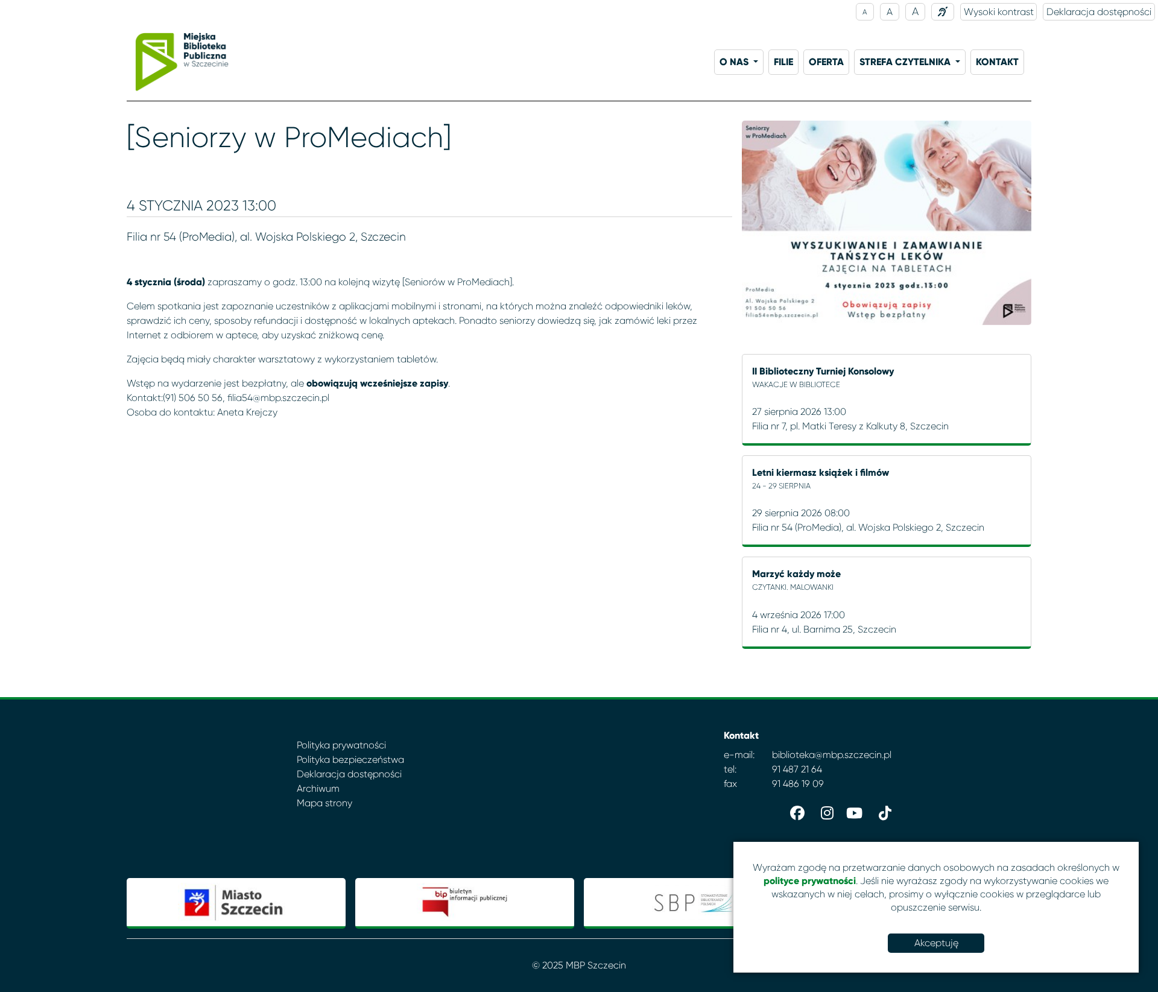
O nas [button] (735, 62)
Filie (783, 62)
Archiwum (318, 788)
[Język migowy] (942, 12)
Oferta (826, 62)
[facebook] (795, 810)
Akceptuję (936, 943)
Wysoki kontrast (999, 11)
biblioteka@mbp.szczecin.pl (831, 754)
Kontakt (997, 62)
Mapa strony (324, 803)
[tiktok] (881, 810)
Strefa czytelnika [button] (906, 62)
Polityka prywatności (341, 745)
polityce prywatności (810, 880)
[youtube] (852, 810)
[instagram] (824, 810)
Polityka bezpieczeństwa (350, 759)
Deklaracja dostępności (1098, 11)
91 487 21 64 (797, 769)
